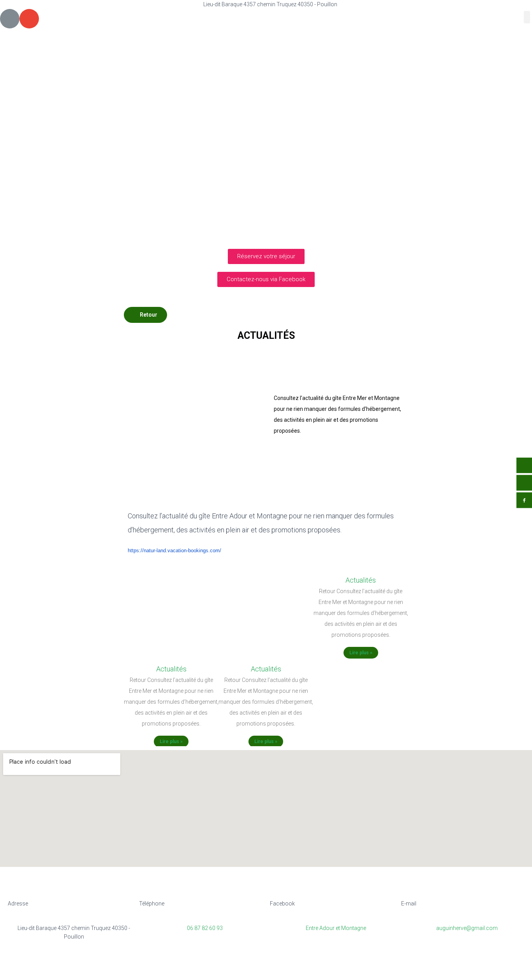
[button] (527, 17)
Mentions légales (194, 958)
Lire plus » (171, 741)
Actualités (171, 669)
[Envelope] (29, 18)
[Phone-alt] (9, 18)
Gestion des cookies (334, 958)
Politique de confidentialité (261, 958)
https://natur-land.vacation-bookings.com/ (174, 550)
